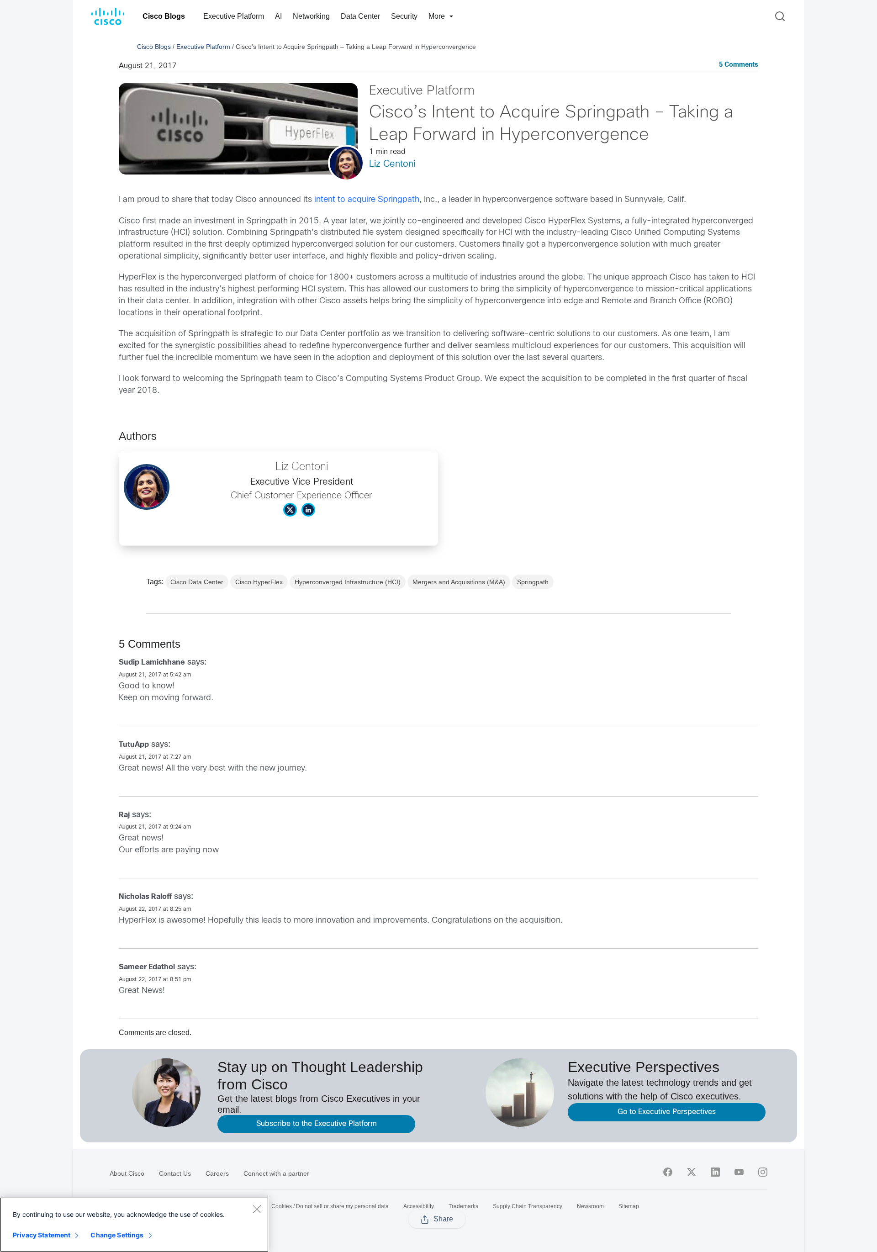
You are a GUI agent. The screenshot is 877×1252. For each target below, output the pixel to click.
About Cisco (127, 1173)
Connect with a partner (276, 1173)
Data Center (360, 16)
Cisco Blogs (164, 16)
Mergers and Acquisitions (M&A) (458, 582)
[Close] (256, 1209)
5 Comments (738, 65)
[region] (134, 1224)
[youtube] (739, 1172)
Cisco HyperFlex (259, 582)
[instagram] (762, 1172)
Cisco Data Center (196, 582)
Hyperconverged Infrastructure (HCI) (348, 582)
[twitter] (691, 1172)
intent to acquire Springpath (366, 200)
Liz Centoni (392, 164)
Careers (217, 1173)
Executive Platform (233, 16)
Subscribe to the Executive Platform (316, 1123)
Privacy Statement (41, 1235)
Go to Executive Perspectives (667, 1112)
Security (404, 16)
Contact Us (175, 1173)
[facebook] (667, 1172)
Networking (311, 16)
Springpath (533, 582)
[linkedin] (715, 1172)
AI (278, 16)
